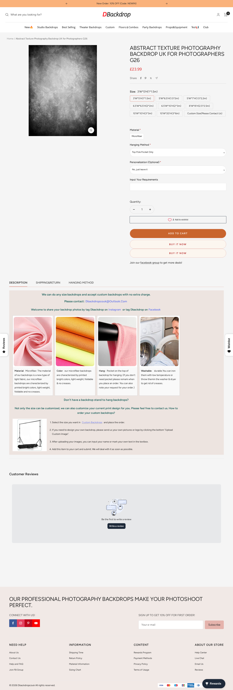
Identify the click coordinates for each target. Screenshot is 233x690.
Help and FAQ (16, 664)
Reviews (199, 669)
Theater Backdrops (90, 27)
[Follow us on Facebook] (13, 623)
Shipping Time (76, 652)
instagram (114, 309)
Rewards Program (142, 652)
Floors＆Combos (128, 27)
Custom (110, 27)
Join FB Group (16, 669)
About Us (14, 652)
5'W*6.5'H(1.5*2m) (169, 98)
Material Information (79, 664)
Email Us (199, 664)
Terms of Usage (141, 669)
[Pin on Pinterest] (145, 78)
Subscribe (214, 624)
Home (10, 38)
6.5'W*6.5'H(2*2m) (143, 105)
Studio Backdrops (47, 27)
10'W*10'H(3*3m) (142, 113)
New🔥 (29, 27)
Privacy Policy (141, 664)
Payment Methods (143, 658)
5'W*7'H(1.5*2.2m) (197, 98)
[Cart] (226, 14)
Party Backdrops (152, 27)
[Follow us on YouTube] (36, 623)
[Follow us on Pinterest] (28, 623)
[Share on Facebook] (141, 78)
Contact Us (14, 658)
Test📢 (195, 27)
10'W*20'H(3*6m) (169, 113)
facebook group (149, 262)
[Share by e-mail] (156, 78)
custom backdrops (92, 422)
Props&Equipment (176, 27)
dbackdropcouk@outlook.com (106, 301)
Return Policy (75, 658)
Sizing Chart (75, 669)
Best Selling (68, 27)
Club (205, 27)
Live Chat (199, 658)
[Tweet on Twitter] (150, 78)
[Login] (218, 14)
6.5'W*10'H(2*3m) (171, 105)
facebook (155, 309)
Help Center (201, 652)
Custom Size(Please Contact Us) (204, 113)
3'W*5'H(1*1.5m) (142, 98)
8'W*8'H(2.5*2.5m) (199, 105)
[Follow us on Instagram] (21, 623)
